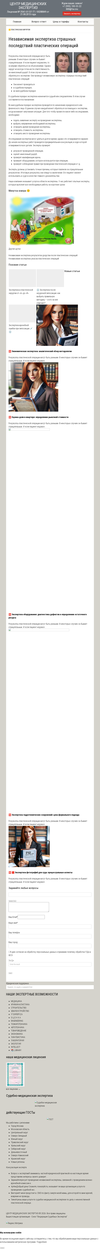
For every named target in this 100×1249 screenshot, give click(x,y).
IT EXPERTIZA (17, 1014)
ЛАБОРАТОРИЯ (17, 1040)
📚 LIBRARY (16, 1050)
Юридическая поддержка (17, 983)
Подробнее (42, 1242)
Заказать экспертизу (72, 13)
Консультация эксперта (16, 1167)
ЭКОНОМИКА (17, 1034)
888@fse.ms (72, 9)
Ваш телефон (14, 932)
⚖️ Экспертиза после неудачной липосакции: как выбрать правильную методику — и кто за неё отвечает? (48, 296)
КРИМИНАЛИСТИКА (20, 1004)
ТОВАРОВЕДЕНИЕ (18, 1030)
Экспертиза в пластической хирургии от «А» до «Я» (21, 291)
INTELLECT (15, 1047)
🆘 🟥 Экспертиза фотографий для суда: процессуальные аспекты (40, 872)
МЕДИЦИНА (16, 1001)
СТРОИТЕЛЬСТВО (18, 1007)
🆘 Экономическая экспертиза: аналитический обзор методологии (40, 351)
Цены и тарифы (61, 21)
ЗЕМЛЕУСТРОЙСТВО (20, 1011)
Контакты (83, 21)
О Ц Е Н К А (16, 1017)
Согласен (2, 1247)
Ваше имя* (13, 923)
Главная (17, 21)
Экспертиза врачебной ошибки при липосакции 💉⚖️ (21, 328)
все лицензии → (13, 1089)
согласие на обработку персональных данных (36, 952)
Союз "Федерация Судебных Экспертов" (49, 1216)
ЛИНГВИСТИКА (18, 1037)
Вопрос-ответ (39, 21)
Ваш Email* (13, 917)
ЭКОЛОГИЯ (16, 1043)
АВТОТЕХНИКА (17, 1027)
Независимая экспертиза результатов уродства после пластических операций (43, 255)
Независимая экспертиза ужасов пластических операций (34, 258)
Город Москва (17, 1126)
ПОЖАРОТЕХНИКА (19, 1024)
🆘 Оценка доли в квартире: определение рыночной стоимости (38, 417)
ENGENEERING (17, 1021)
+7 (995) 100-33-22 (72, 6)
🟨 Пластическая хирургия (19, 30)
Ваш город (13, 942)
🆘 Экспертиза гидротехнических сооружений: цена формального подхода (44, 815)
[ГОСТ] (50, 1119)
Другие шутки (14, 249)
